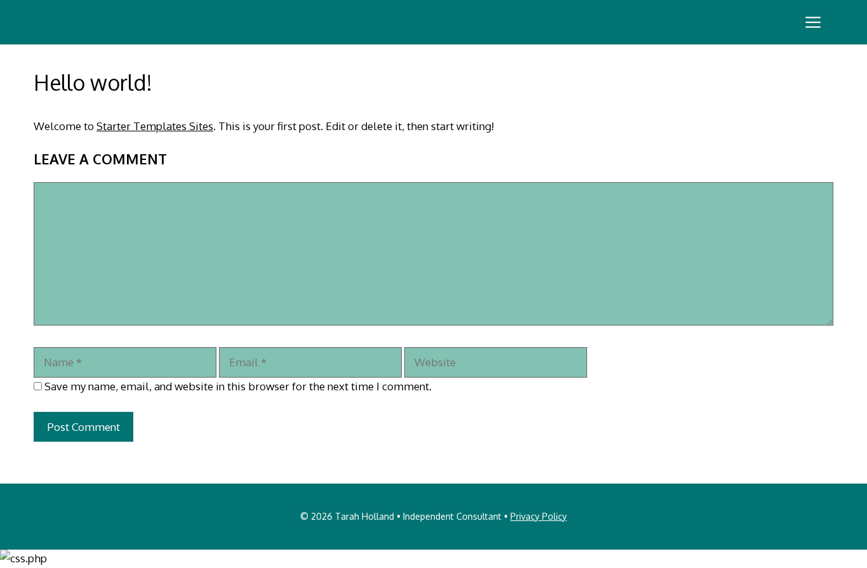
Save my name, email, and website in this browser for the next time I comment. (238, 386)
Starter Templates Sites (154, 126)
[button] (813, 22)
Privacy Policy (538, 516)
